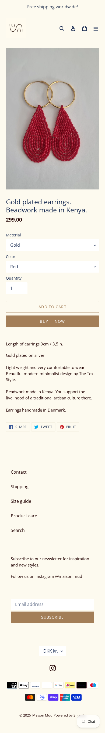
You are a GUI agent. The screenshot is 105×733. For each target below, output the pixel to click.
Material (13, 234)
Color (10, 256)
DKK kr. (50, 651)
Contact (19, 472)
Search (18, 530)
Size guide (21, 501)
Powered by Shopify (70, 715)
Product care (24, 516)
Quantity (14, 278)
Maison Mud (42, 715)
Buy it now (52, 321)
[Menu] (96, 28)
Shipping (20, 487)
